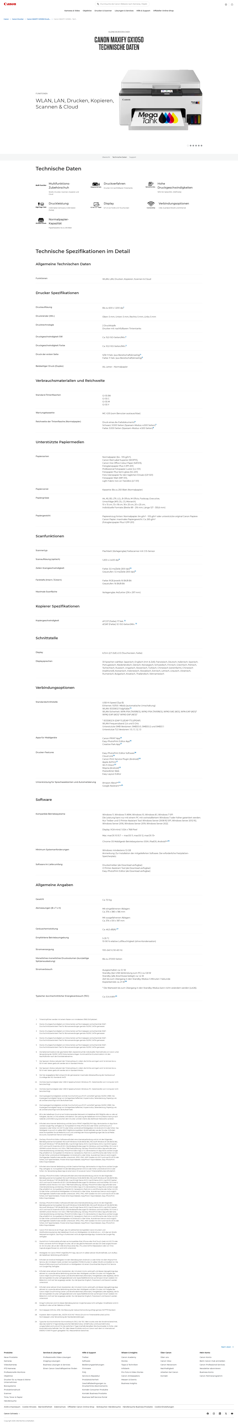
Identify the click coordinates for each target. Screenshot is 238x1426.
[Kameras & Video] (81, 10)
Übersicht (106, 157)
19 (114, 755)
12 (125, 621)
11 (135, 571)
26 (168, 841)
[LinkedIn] (220, 1414)
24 (119, 782)
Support (132, 157)
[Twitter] (226, 1414)
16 (130, 741)
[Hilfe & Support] (151, 10)
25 (122, 785)
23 (120, 767)
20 (140, 758)
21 (117, 761)
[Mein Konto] (226, 4)
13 (136, 624)
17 (121, 744)
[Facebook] (208, 1414)
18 (135, 752)
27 (117, 929)
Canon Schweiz (11, 1413)
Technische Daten (119, 157)
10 (131, 568)
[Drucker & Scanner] (113, 10)
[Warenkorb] (232, 4)
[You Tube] (232, 1414)
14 (131, 708)
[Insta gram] (214, 1414)
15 (121, 738)
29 (116, 996)
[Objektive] (93, 10)
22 (115, 764)
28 (126, 981)
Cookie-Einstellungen (164, 1407)
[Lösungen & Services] (134, 10)
